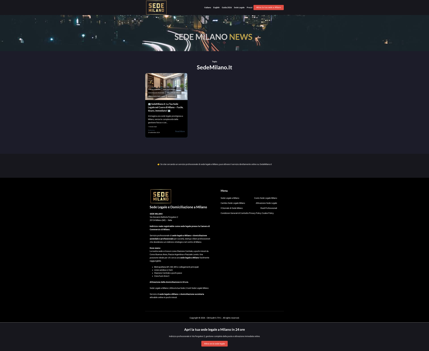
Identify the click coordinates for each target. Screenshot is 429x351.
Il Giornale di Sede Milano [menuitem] (232, 208)
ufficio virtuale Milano (173, 93)
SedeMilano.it (172, 96)
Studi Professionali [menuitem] (268, 208)
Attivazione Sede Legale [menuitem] (266, 203)
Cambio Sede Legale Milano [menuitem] (233, 203)
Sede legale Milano (169, 89)
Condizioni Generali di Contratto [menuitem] (235, 213)
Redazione (151, 130)
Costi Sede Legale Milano (197, 288)
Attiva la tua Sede (177, 288)
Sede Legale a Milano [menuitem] (230, 198)
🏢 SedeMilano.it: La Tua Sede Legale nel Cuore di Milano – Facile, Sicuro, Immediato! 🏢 (165, 107)
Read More (180, 131)
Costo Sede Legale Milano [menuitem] (265, 198)
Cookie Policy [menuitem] (268, 213)
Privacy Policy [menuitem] (255, 213)
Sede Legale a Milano (159, 288)
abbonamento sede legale (156, 96)
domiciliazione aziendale (156, 93)
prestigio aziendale (154, 89)
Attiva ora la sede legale (214, 343)
